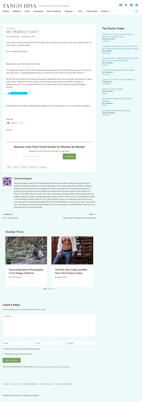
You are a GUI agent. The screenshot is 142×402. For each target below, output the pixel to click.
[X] (126, 5)
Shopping (42, 167)
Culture (5, 11)
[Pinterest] (136, 5)
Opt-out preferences (63, 384)
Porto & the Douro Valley (112, 89)
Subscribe (69, 156)
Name (7, 343)
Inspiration (106, 41)
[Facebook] (120, 5)
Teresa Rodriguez (13, 36)
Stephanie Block (62, 277)
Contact (14, 384)
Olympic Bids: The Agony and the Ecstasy (79, 216)
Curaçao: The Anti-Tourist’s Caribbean (118, 79)
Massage (23, 167)
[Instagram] (131, 5)
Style (27, 11)
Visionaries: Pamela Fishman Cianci (116, 110)
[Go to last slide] (9, 261)
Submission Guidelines (29, 384)
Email (38, 343)
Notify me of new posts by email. (18, 354)
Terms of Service (46, 384)
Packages (33, 167)
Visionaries (38, 11)
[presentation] (26, 250)
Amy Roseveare (16, 277)
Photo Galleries (54, 11)
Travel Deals (91, 11)
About (6, 384)
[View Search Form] (136, 11)
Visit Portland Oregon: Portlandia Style (118, 70)
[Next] (89, 261)
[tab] (44, 288)
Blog (9, 167)
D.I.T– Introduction (10, 216)
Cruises (104, 93)
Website (70, 343)
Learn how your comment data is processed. (52, 367)
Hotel (16, 167)
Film (80, 11)
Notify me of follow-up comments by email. (22, 349)
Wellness (17, 11)
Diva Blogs (10, 28)
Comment (8, 316)
